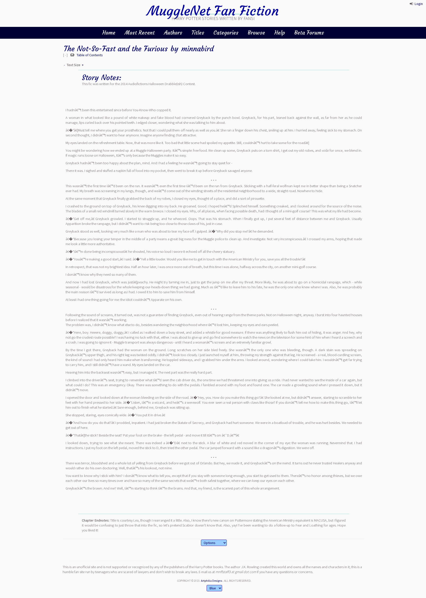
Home (108, 32)
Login (418, 3)
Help (279, 32)
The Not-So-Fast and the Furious (116, 48)
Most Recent (140, 32)
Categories (225, 32)
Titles (198, 32)
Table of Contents (89, 55)
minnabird (197, 48)
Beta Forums (309, 32)
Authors (173, 32)
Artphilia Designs (211, 580)
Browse (256, 32)
